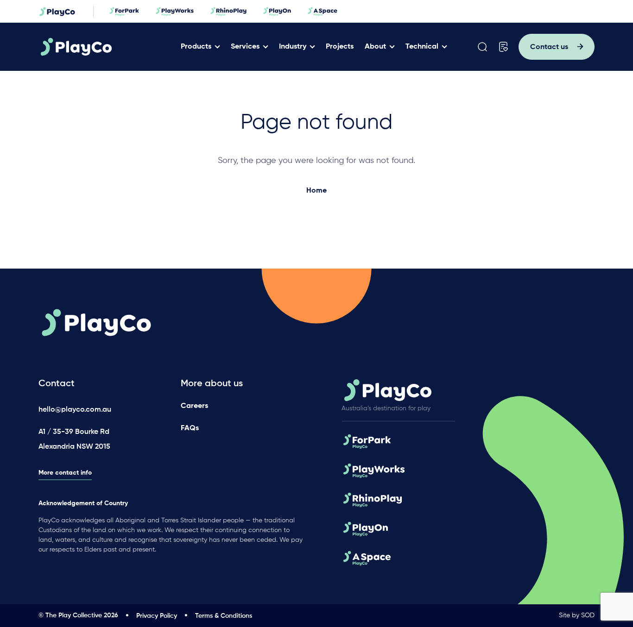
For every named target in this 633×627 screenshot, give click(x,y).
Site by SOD (577, 615)
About (375, 46)
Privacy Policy (156, 616)
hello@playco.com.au (74, 410)
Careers (194, 406)
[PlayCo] (104, 47)
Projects (340, 46)
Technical (421, 46)
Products (196, 46)
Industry (292, 46)
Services (245, 46)
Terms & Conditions (223, 616)
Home (316, 190)
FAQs (190, 428)
